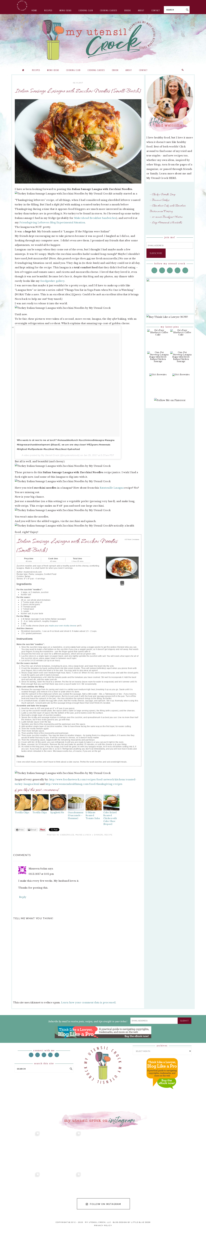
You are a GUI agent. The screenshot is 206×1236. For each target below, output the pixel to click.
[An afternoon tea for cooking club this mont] (20, 1191)
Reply (22, 897)
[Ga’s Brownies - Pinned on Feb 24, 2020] (158, 376)
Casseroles (67, 835)
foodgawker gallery (52, 281)
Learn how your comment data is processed (88, 1002)
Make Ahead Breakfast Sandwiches (95, 218)
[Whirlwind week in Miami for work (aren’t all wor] (20, 1150)
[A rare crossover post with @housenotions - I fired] (185, 1191)
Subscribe (156, 253)
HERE (172, 178)
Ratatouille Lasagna (112, 487)
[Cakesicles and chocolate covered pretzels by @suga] (103, 1191)
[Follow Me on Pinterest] (169, 402)
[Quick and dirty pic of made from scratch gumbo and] (144, 1191)
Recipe (108, 835)
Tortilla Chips (22, 812)
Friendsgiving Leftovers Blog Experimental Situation (52, 222)
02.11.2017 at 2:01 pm (41, 873)
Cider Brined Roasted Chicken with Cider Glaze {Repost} (110, 818)
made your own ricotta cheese (62, 626)
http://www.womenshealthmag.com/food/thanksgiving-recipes (83, 784)
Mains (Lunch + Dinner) (89, 835)
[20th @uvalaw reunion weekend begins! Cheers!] (144, 1150)
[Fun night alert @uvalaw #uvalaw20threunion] (62, 1150)
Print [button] (122, 584)
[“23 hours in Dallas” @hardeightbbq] (62, 1191)
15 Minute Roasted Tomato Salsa (93, 815)
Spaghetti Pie (57, 812)
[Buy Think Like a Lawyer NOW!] (162, 1092)
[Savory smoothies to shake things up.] (185, 1150)
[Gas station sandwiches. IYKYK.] (103, 1150)
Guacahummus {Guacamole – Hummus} (75, 815)
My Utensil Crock (71, 58)
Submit (184, 1020)
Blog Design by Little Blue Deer (131, 1222)
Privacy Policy (103, 1225)
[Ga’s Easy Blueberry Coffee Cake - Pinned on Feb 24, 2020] (158, 334)
